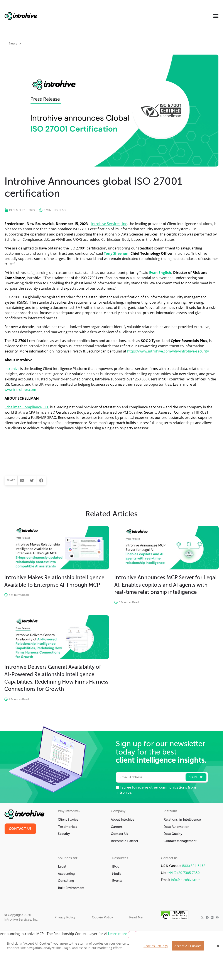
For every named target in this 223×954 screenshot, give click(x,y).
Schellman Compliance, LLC (27, 407)
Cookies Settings (156, 946)
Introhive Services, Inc (109, 223)
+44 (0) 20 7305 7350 (183, 872)
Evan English (160, 272)
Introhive (12, 368)
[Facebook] (207, 917)
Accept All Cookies (187, 946)
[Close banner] (132, 935)
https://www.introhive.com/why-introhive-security (168, 351)
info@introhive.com (186, 879)
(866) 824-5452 (193, 865)
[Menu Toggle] (216, 16)
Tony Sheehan (116, 253)
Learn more (118, 933)
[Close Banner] (217, 946)
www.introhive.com (20, 389)
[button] (22, 480)
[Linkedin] (212, 917)
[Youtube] (217, 917)
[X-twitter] (202, 917)
